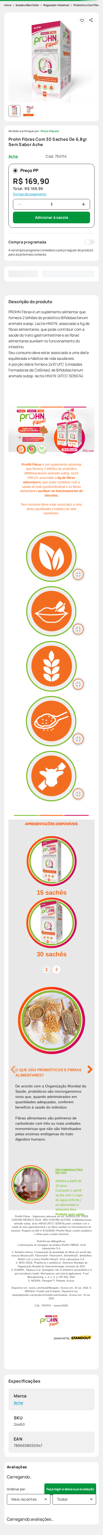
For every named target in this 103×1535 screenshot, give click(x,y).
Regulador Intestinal (56, 5)
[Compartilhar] (91, 20)
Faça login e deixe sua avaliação (70, 1489)
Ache (18, 1403)
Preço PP (29, 170)
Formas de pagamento (29, 194)
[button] (51, 60)
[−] (19, 204)
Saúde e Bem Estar (27, 5)
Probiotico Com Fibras (87, 5)
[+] (83, 204)
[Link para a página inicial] (7, 5)
